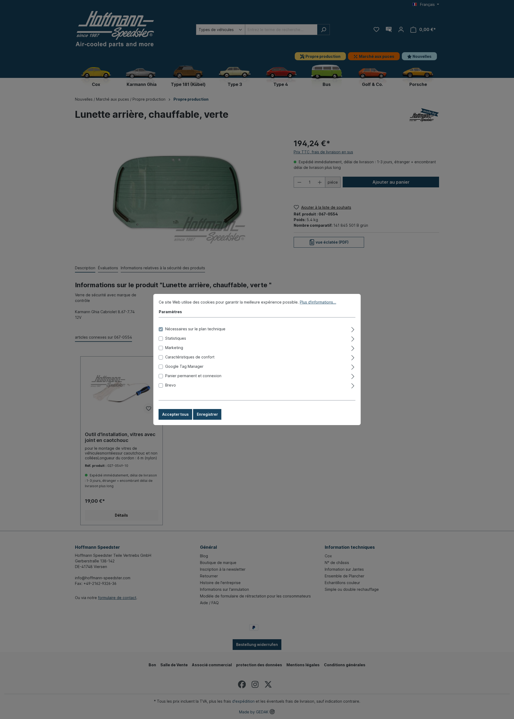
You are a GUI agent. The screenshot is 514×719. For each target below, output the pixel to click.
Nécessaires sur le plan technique (195, 329)
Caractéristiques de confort (189, 357)
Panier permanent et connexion (193, 375)
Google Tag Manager (184, 366)
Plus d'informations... (318, 302)
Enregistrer (207, 414)
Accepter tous (175, 414)
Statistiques (175, 338)
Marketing (174, 347)
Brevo (170, 385)
